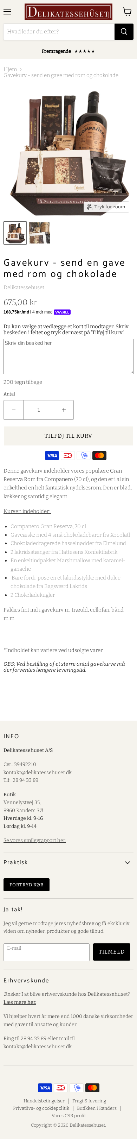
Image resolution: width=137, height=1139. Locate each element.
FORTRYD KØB (26, 884)
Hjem (10, 69)
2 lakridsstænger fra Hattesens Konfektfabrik (64, 552)
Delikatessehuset (24, 287)
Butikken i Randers (97, 1108)
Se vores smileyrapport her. (35, 840)
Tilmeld (112, 951)
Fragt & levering (89, 1100)
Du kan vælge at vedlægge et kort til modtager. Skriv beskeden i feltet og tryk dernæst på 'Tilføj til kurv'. (66, 329)
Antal (9, 394)
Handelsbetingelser (44, 1100)
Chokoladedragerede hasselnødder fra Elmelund (68, 543)
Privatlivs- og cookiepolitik (41, 1108)
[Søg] (124, 32)
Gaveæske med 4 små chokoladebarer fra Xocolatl (70, 535)
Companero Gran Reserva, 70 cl (48, 526)
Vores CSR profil (69, 1115)
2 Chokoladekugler (33, 595)
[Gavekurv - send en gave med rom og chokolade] (15, 233)
